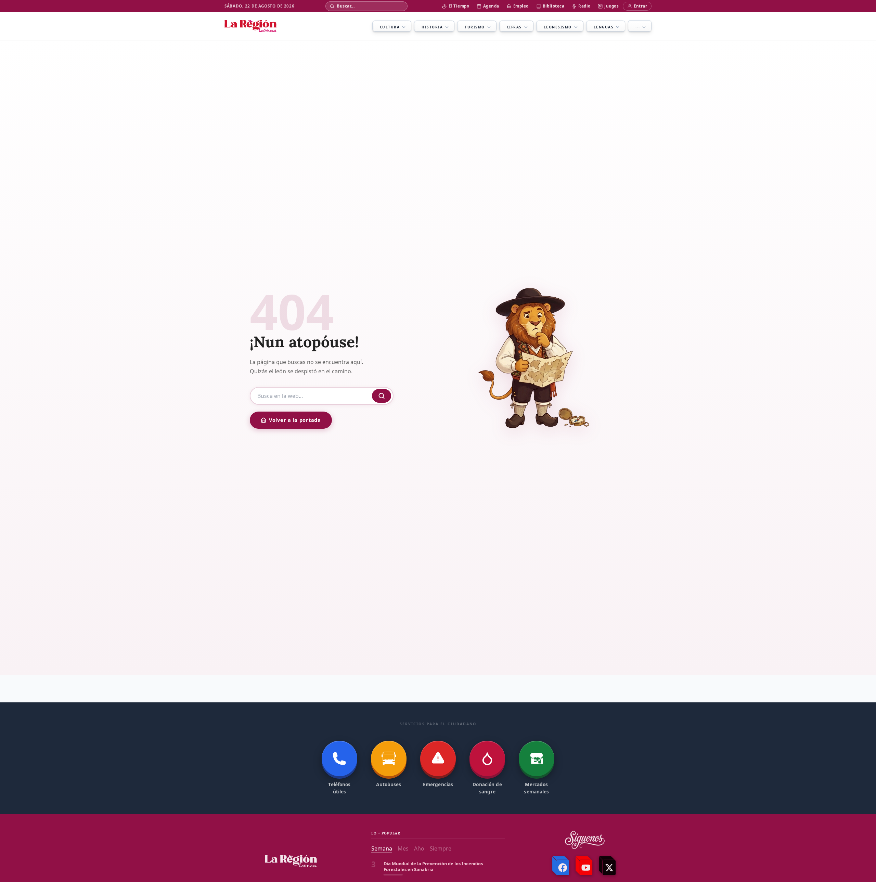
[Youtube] (584, 865)
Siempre (440, 848)
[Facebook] (561, 865)
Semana (381, 848)
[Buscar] (381, 396)
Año (419, 848)
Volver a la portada (295, 420)
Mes (403, 848)
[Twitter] (608, 865)
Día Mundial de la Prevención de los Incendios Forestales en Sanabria (433, 866)
